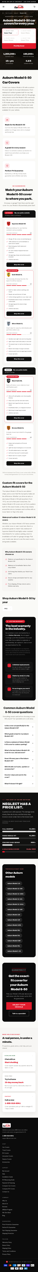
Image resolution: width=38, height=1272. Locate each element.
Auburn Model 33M (14, 940)
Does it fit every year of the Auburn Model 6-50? (19, 760)
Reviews (4, 1207)
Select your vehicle (19, 1006)
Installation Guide (7, 1177)
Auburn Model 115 (14, 883)
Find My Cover (19, 46)
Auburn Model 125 (14, 920)
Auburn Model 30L (14, 930)
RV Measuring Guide (8, 1180)
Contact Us (5, 1192)
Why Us (4, 1201)
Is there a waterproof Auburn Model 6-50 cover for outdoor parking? (19, 743)
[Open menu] (3, 7)
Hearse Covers (6, 1159)
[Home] (3, 13)
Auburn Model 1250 (14, 925)
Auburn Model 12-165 (15, 909)
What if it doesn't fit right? (19, 783)
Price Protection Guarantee (10, 1224)
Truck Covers (6, 1150)
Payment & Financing (8, 1183)
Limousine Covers (7, 1156)
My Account (5, 1171)
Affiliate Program (7, 1209)
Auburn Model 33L (14, 935)
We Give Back (6, 1212)
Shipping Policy (6, 1248)
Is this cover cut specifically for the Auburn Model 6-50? (19, 727)
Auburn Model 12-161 (15, 899)
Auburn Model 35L (14, 946)
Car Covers (9, 13)
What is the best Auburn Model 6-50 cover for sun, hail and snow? (19, 751)
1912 (7, 609)
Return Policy (6, 1245)
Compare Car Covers (8, 1186)
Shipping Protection (8, 1233)
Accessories (6, 1162)
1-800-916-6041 (8, 1136)
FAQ (3, 1174)
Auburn (16, 13)
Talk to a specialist (19, 1013)
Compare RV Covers (8, 1189)
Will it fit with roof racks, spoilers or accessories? (19, 768)
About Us (5, 1203)
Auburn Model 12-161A (15, 904)
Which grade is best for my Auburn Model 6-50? (19, 735)
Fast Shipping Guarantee (9, 1230)
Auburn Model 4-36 (14, 951)
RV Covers (5, 1153)
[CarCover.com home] (19, 6)
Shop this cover (19, 264)
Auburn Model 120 (14, 914)
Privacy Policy (6, 1254)
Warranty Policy (7, 1242)
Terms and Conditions (9, 1251)
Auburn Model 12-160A (15, 894)
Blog (3, 1215)
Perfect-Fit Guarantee (8, 1227)
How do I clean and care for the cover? (19, 776)
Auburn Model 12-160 (15, 888)
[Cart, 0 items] (34, 7)
